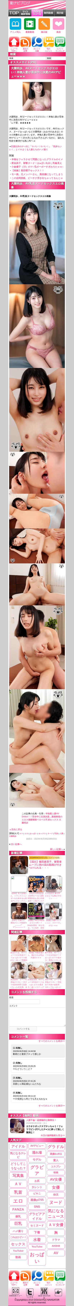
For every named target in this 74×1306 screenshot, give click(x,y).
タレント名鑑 (37, 50)
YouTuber (18, 1250)
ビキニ (37, 1193)
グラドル (56, 1147)
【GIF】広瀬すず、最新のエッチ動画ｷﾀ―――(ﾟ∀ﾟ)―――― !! (19, 923)
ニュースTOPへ (14, 50)
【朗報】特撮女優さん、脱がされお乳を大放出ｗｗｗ (36, 955)
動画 (18, 1257)
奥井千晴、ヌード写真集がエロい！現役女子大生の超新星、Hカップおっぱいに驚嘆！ (53, 985)
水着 (37, 1240)
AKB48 (56, 1245)
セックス (42, 833)
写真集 (18, 1175)
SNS (37, 1206)
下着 (37, 1232)
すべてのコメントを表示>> (52, 1041)
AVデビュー (37, 1145)
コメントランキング (60, 50)
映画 (56, 1172)
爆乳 (18, 1216)
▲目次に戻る (15, 829)
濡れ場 (37, 1152)
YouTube (37, 1246)
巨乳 (18, 1223)
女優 (56, 1187)
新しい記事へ (56, 849)
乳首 (56, 833)
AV (56, 1253)
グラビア (37, 1170)
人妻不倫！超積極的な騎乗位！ (45, 1128)
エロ (26, 833)
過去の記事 (25, 50)
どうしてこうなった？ (18, 1166)
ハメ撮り (18, 1231)
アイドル (18, 1146)
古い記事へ (16, 844)
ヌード (50, 833)
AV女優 (56, 1179)
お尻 (37, 1180)
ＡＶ (21, 833)
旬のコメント (48, 50)
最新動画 (30, 32)
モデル (37, 1159)
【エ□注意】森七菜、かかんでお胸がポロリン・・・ (53, 895)
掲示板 (44, 32)
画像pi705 (37, 1199)
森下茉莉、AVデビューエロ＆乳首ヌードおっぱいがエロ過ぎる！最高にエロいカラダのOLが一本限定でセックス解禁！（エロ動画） (53, 960)
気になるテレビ (18, 1155)
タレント (37, 1187)
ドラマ (56, 1239)
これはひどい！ (18, 1237)
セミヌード (37, 1225)
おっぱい (33, 833)
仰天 (56, 1194)
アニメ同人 (15, 32)
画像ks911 (56, 1154)
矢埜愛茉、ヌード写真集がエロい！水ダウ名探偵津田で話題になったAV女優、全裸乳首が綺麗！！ (18, 985)
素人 (56, 1160)
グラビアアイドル (37, 1216)
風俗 (58, 32)
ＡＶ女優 (55, 1225)
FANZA (18, 1209)
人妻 (61, 833)
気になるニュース (56, 1214)
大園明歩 (12, 836)
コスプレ (56, 1166)
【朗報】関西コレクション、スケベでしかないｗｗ (53, 922)
